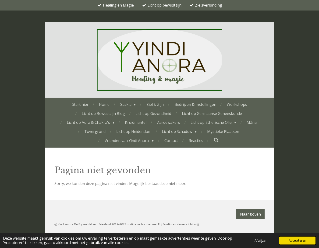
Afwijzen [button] (261, 240)
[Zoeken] (216, 140)
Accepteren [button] (297, 240)
